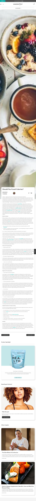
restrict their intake (10, 239)
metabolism (5, 227)
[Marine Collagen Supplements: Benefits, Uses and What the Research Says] (18, 473)
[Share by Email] (31, 193)
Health (3, 192)
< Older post (5, 335)
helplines (14, 327)
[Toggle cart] (33, 4)
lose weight (21, 238)
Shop (3, 4)
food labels (12, 274)
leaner (19, 211)
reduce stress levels (15, 314)
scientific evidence (18, 208)
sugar (5, 301)
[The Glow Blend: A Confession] (18, 439)
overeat (25, 251)
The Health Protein (9, 210)
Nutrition (6, 192)
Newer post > (30, 335)
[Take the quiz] (18, 398)
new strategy (20, 203)
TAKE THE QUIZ (6, 417)
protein (7, 311)
